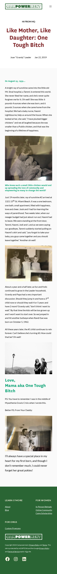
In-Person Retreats (44, 506)
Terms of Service (14, 551)
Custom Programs (13, 528)
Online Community (44, 510)
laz (27, 551)
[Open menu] (50, 6)
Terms (45, 545)
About (7, 506)
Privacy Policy (34, 545)
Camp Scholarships (44, 513)
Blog (7, 510)
